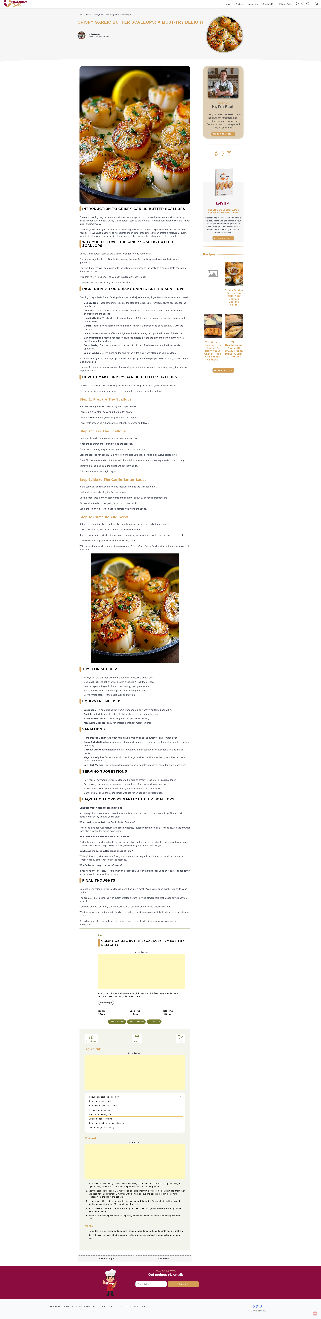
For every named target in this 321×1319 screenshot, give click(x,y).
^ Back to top (55, 1306)
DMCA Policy (139, 1306)
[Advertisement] (141, 971)
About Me (253, 4)
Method (137, 1041)
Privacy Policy (286, 4)
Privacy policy (105, 1306)
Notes (180, 1041)
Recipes (239, 4)
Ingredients (91, 1041)
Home (227, 4)
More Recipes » (223, 370)
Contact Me (268, 4)
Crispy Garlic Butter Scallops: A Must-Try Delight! (112, 15)
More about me (222, 134)
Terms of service (122, 1306)
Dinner (88, 15)
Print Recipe (106, 1002)
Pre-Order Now (222, 238)
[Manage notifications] (315, 1313)
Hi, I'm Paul (77, 1306)
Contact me (89, 1306)
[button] (181, 1097)
